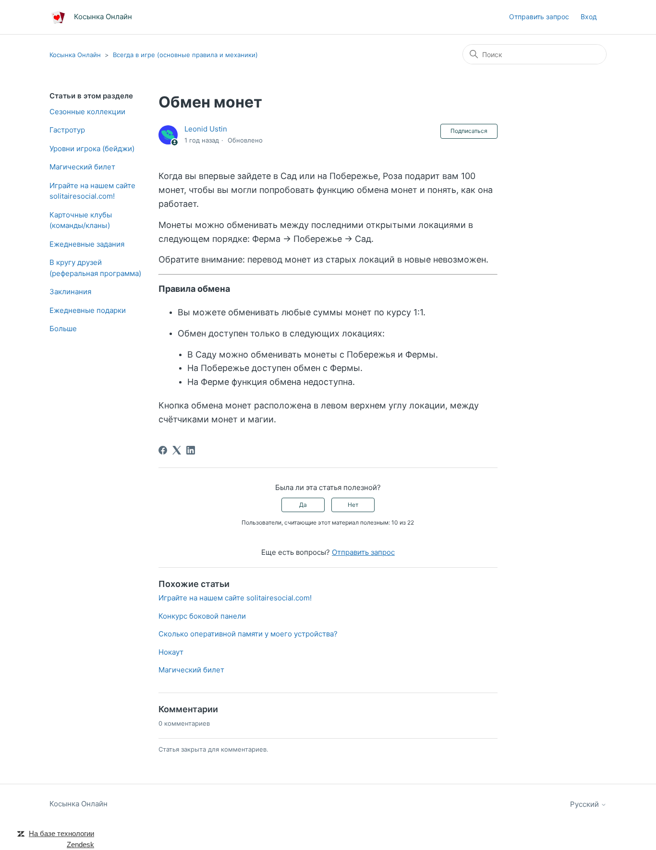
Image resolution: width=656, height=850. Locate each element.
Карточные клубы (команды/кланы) (80, 220)
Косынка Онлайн (75, 55)
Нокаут (170, 652)
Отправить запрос (539, 16)
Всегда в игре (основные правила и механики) (185, 55)
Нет (353, 504)
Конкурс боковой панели (202, 616)
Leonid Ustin (205, 128)
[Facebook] (162, 450)
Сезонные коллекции (87, 111)
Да (303, 504)
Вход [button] (589, 16)
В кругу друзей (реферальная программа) (95, 268)
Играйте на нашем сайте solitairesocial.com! (92, 191)
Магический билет (82, 166)
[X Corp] (176, 450)
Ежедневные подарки (87, 310)
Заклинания (70, 291)
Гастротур (67, 129)
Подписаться (468, 130)
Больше (63, 328)
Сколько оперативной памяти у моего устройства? (248, 633)
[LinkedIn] (190, 450)
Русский (585, 804)
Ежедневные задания (86, 244)
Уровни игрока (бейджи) (91, 148)
